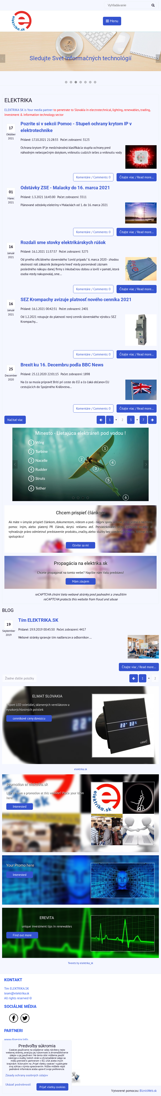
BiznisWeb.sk (148, 1090)
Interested (19, 806)
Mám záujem (80, 581)
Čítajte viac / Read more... (136, 177)
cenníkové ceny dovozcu (29, 718)
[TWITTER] (25, 1022)
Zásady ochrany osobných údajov (26, 1075)
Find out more (22, 935)
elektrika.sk (80, 769)
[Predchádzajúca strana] (101, 420)
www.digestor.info (16, 1039)
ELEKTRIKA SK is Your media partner (28, 110)
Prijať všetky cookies (52, 1087)
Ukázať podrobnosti (18, 1084)
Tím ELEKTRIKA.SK (16, 988)
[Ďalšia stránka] (152, 420)
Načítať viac (15, 420)
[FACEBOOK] (13, 1022)
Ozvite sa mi (80, 545)
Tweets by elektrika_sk (80, 963)
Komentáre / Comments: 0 (93, 177)
